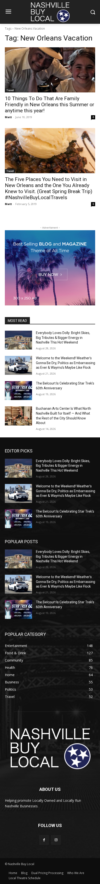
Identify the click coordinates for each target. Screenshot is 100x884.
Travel (10, 90)
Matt (8, 117)
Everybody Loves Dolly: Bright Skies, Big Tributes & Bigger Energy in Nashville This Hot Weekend (63, 337)
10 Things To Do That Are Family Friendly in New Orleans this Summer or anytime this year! (49, 105)
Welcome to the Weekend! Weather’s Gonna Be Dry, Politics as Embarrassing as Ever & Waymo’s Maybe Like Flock (65, 362)
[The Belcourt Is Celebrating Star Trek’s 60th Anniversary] (18, 390)
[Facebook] (44, 840)
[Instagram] (56, 840)
